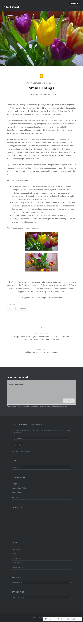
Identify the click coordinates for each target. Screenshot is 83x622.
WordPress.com (17, 567)
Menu (75, 4)
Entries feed (16, 558)
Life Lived (10, 7)
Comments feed (17, 563)
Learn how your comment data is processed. (51, 406)
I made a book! (17, 493)
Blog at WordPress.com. (41, 617)
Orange (14, 484)
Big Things (15, 497)
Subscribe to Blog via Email (27, 425)
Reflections (39, 83)
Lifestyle (30, 83)
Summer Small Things (19, 488)
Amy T (37, 94)
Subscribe (17, 445)
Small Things (51, 83)
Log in (14, 554)
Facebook (17, 507)
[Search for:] (41, 467)
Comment (68, 400)
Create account (17, 549)
